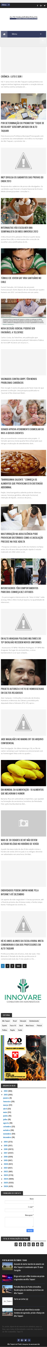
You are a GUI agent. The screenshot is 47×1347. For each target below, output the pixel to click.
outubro (6, 1130)
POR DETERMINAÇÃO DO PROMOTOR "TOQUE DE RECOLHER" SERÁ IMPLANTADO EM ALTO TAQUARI (22, 126)
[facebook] (37, 5)
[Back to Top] (29, 1340)
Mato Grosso (30, 1025)
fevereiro (7, 1101)
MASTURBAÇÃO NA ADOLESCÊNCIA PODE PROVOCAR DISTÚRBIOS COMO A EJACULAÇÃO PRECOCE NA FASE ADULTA (22, 537)
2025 (6, 1182)
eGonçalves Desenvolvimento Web (31, 1344)
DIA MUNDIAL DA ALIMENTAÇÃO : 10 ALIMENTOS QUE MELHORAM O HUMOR (22, 791)
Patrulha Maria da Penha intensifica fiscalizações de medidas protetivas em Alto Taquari (28, 1289)
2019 (6, 1160)
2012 (6, 1090)
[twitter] (44, 5)
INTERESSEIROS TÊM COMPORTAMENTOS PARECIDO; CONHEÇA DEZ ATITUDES (19, 590)
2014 (6, 1141)
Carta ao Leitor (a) (21, 1298)
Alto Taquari (6, 1021)
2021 (6, 1167)
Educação (23, 1021)
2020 (6, 1164)
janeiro (6, 1097)
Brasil (15, 1021)
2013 (6, 1094)
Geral (21, 1025)
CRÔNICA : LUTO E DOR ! (12, 76)
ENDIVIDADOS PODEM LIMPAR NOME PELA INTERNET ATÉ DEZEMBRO (20, 892)
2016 (6, 1149)
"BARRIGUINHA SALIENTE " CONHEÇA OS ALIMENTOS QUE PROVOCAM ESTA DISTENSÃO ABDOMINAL (22, 483)
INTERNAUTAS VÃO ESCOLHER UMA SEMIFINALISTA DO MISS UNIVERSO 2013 (19, 229)
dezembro (7, 1137)
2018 (6, 1156)
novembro (7, 1133)
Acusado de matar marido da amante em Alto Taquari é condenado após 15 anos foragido (29, 1267)
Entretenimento (34, 1021)
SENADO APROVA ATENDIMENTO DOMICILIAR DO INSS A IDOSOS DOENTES (22, 431)
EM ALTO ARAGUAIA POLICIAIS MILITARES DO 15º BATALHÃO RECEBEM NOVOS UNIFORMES (21, 640)
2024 (6, 1178)
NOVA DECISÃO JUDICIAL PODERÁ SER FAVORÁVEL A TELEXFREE (18, 330)
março (6, 1105)
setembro (7, 1126)
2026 (6, 1186)
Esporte (4, 1025)
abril (5, 1108)
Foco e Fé (13, 1025)
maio (5, 1112)
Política (4, 1030)
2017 (6, 1152)
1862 (18, 966)
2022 (6, 1171)
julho (5, 1119)
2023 (6, 1175)
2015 (6, 1145)
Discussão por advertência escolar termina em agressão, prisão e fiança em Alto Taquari (29, 1312)
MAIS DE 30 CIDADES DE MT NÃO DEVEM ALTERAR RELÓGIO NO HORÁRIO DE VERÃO (20, 841)
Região (12, 1030)
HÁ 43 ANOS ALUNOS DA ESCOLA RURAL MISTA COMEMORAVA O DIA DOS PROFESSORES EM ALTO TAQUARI (22, 944)
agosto (6, 1122)
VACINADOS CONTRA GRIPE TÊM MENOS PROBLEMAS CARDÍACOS (19, 380)
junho (5, 1115)
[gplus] (41, 5)
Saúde (20, 1030)
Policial (39, 1025)
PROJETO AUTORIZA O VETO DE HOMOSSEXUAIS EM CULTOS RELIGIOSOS (22, 690)
